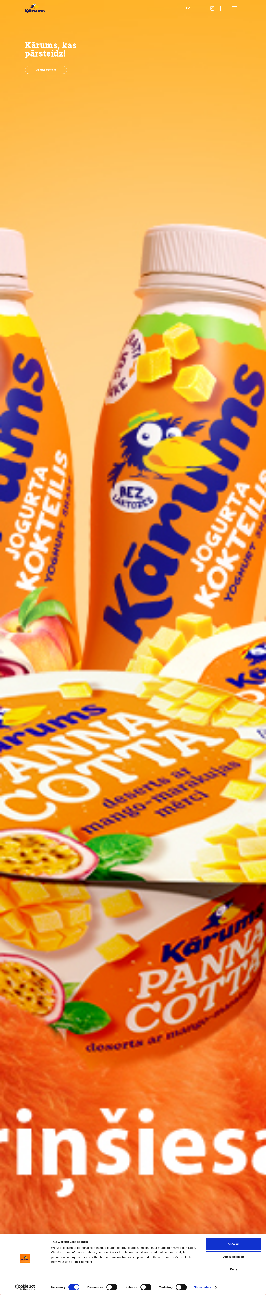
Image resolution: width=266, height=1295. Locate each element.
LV (188, 8)
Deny (233, 1269)
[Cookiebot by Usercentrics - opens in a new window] (25, 1287)
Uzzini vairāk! (46, 70)
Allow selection (233, 1256)
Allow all (233, 1244)
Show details (203, 1287)
